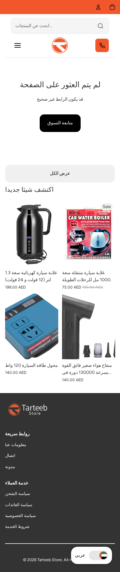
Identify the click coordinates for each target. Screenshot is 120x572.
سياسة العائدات (18, 504)
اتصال (10, 455)
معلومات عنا (15, 444)
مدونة (10, 466)
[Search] (100, 26)
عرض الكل (60, 173)
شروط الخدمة (17, 526)
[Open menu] (17, 45)
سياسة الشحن (17, 493)
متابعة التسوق (60, 123)
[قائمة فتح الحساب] (98, 7)
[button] (98, 555)
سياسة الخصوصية (20, 515)
